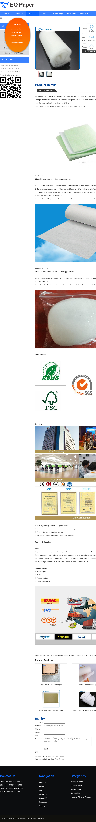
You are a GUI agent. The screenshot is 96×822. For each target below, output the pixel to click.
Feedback (83, 13)
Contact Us (71, 13)
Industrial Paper (76, 785)
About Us (19, 13)
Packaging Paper (77, 781)
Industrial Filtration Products (14, 53)
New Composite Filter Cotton (53, 757)
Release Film (75, 793)
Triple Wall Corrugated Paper (51, 685)
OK (36, 752)
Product (32, 13)
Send (46, 749)
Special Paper (76, 789)
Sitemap (42, 806)
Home (6, 13)
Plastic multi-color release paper (51, 710)
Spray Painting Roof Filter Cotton (51, 759)
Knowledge (58, 13)
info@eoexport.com (11, 75)
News (45, 13)
